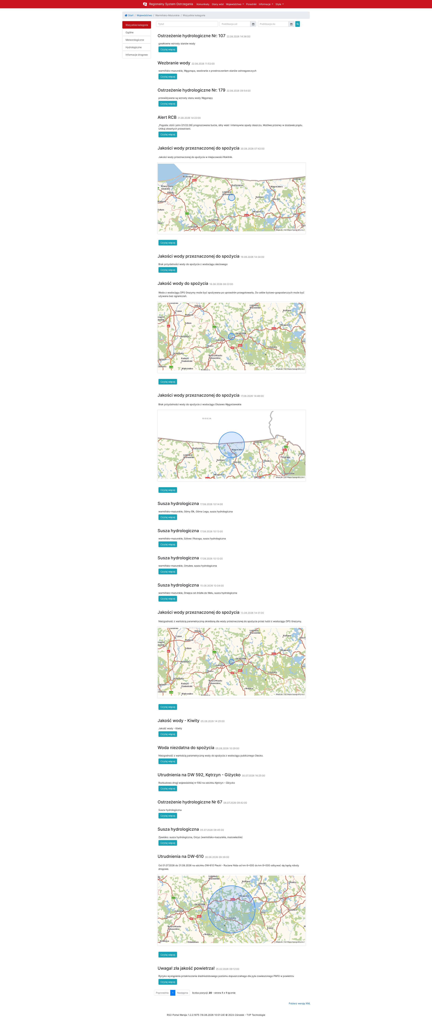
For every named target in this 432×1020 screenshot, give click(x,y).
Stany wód (218, 4)
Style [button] (279, 4)
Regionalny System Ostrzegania (171, 4)
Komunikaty (203, 4)
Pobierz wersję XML (299, 1003)
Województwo (144, 15)
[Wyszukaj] (297, 24)
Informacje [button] (265, 4)
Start (130, 15)
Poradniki (251, 4)
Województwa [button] (234, 4)
